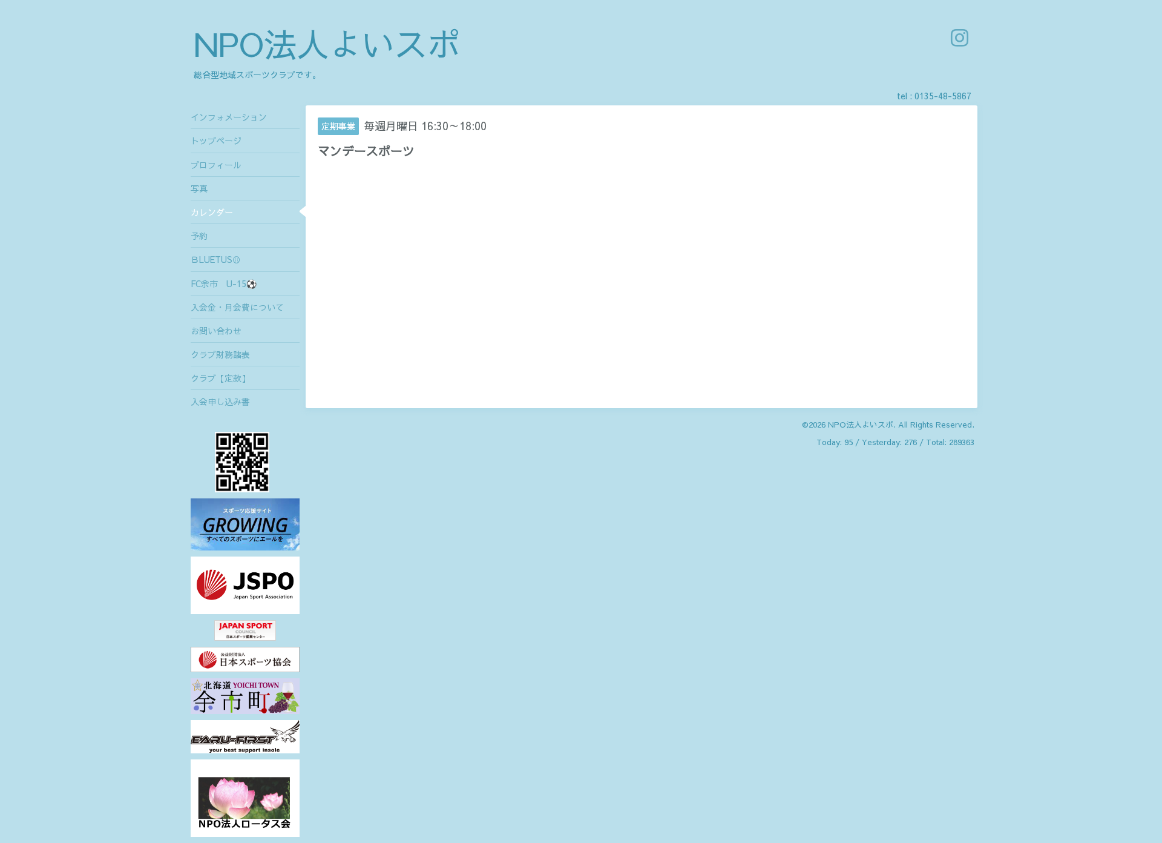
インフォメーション (229, 117)
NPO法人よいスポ (327, 43)
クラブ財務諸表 (220, 354)
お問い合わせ (216, 331)
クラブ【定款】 (220, 378)
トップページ (216, 140)
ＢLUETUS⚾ (216, 259)
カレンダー (212, 212)
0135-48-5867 (942, 96)
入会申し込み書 (220, 401)
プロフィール (216, 165)
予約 (199, 236)
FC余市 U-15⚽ (224, 283)
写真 (199, 188)
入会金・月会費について (237, 307)
